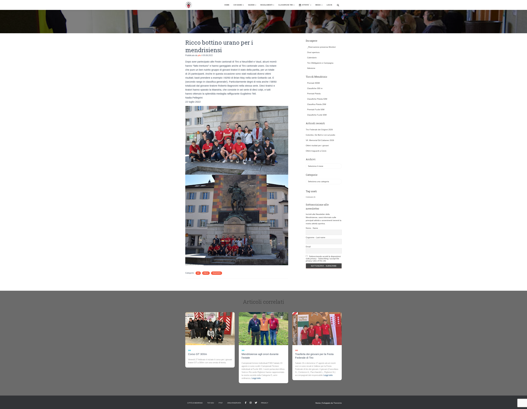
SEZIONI (251, 5)
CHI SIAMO (238, 5)
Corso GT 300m (197, 354)
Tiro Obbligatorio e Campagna (320, 63)
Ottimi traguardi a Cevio (316, 151)
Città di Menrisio (195, 403)
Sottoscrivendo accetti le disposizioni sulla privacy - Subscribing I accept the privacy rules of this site (323, 258)
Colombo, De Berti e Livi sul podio (320, 135)
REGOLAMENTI (266, 5)
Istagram (250, 403)
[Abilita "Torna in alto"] (521, 403)
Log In (329, 5)
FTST (221, 403)
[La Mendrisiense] (188, 5)
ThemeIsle (337, 403)
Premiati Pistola (314, 93)
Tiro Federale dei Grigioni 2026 (319, 129)
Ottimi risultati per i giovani (317, 145)
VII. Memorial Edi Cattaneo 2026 (320, 140)
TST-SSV (210, 403)
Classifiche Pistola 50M (317, 99)
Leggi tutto (256, 378)
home (226, 5)
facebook (246, 403)
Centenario (310, 197)
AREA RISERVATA (234, 403)
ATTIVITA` (306, 5)
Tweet (255, 403)
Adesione (311, 68)
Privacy (264, 403)
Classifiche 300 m (315, 88)
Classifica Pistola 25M (316, 104)
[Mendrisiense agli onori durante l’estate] (263, 328)
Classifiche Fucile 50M (317, 115)
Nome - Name (312, 228)
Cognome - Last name (315, 237)
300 (198, 273)
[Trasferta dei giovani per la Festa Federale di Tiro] (317, 328)
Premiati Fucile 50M (315, 109)
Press (206, 273)
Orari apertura (313, 52)
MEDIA (318, 5)
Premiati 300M (313, 83)
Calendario (312, 57)
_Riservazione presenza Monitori (321, 47)
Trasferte (216, 273)
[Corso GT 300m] (210, 328)
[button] (243, 5)
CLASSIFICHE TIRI (285, 5)
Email (308, 247)
